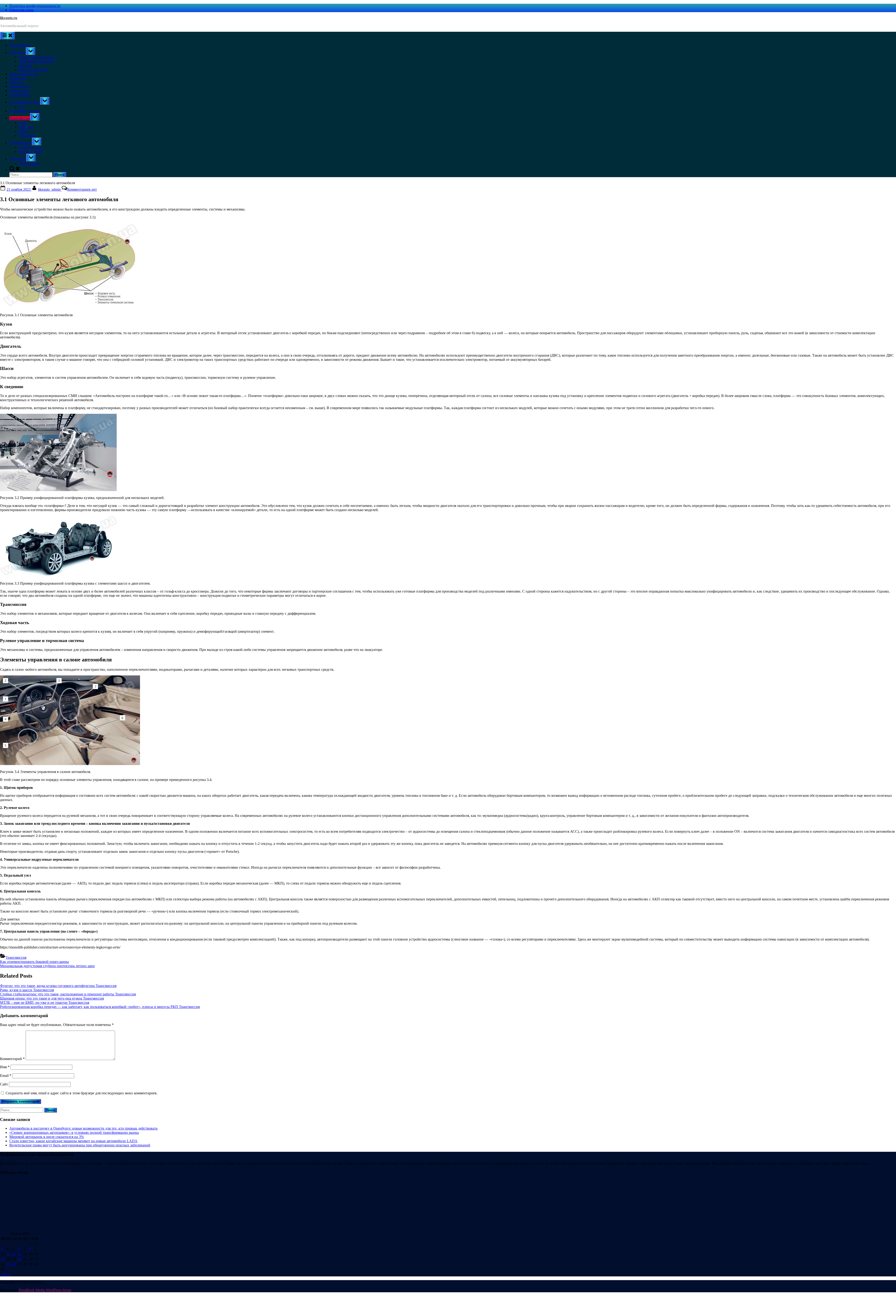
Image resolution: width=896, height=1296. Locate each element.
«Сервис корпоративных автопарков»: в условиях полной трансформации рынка (74, 1132)
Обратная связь (21, 10)
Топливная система (24, 102)
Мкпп (23, 131)
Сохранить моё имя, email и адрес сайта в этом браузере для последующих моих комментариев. (82, 1093)
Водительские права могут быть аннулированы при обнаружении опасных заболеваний (79, 1145)
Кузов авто (18, 78)
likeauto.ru (8, 18)
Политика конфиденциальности (34, 6)
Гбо (21, 107)
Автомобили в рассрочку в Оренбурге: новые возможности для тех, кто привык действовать (83, 1128)
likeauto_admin (50, 189)
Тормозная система (24, 111)
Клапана (25, 65)
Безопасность (20, 45)
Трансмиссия (19, 118)
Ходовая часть (20, 143)
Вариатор (26, 127)
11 (8, 1254)
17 (2, 1259)
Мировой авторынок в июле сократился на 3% (46, 1137)
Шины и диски (31, 152)
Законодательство (23, 74)
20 (19, 1259)
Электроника (29, 163)
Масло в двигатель (34, 70)
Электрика (17, 159)
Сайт (4, 1084)
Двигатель (17, 52)
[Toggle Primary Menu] (7, 35)
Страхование (19, 95)
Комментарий (12, 1059)
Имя (5, 1067)
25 (8, 1264)
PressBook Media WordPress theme (45, 1290)
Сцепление (27, 135)
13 (19, 1254)
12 (14, 1254)
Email (5, 1076)
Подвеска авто (30, 147)
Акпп (23, 123)
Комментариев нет (82, 189)
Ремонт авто (19, 91)
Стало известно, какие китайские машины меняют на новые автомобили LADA (73, 1141)
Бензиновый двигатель (37, 57)
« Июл (5, 1274)
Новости (16, 82)
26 (14, 1264)
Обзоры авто (19, 86)
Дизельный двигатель (36, 61)
